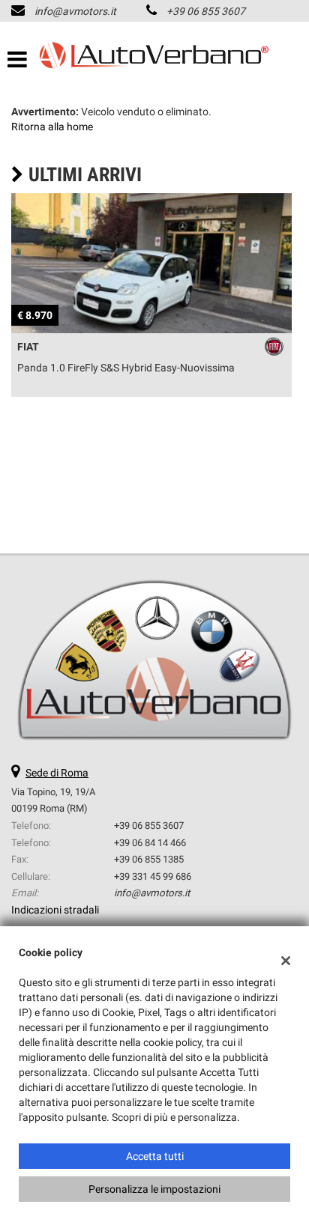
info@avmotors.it (75, 11)
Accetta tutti (155, 1156)
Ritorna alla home (52, 127)
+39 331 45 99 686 (152, 876)
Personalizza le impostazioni (154, 1189)
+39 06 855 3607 (205, 11)
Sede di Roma (57, 773)
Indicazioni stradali (55, 910)
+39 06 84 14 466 (150, 842)
